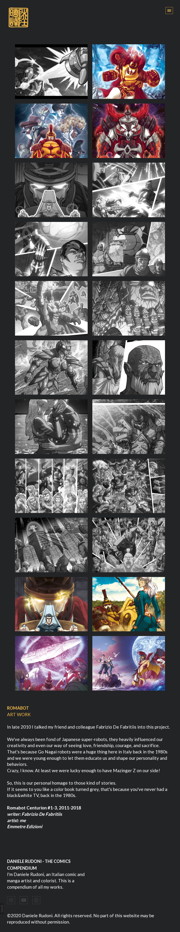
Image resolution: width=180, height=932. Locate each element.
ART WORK (19, 714)
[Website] (36, 899)
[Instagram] (11, 899)
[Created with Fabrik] (2, 908)
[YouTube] (24, 899)
